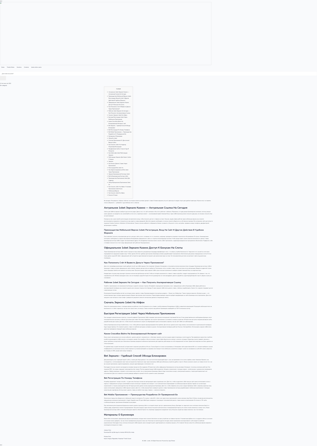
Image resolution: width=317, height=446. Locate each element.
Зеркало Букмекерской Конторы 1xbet (119, 174)
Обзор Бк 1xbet (113, 138)
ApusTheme (172, 441)
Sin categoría (3, 85)
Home (2, 67)
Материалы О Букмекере (115, 136)
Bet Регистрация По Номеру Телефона (119, 130)
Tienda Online (10, 67)
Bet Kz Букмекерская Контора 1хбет (118, 176)
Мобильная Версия (114, 191)
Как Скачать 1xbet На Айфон (117, 193)
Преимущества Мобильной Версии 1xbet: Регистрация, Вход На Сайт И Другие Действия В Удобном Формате (120, 98)
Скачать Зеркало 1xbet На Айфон (118, 115)
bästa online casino (36, 67)
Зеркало (111, 161)
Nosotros (19, 67)
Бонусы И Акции (113, 195)
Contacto (26, 67)
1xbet (161, 339)
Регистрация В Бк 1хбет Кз (116, 168)
